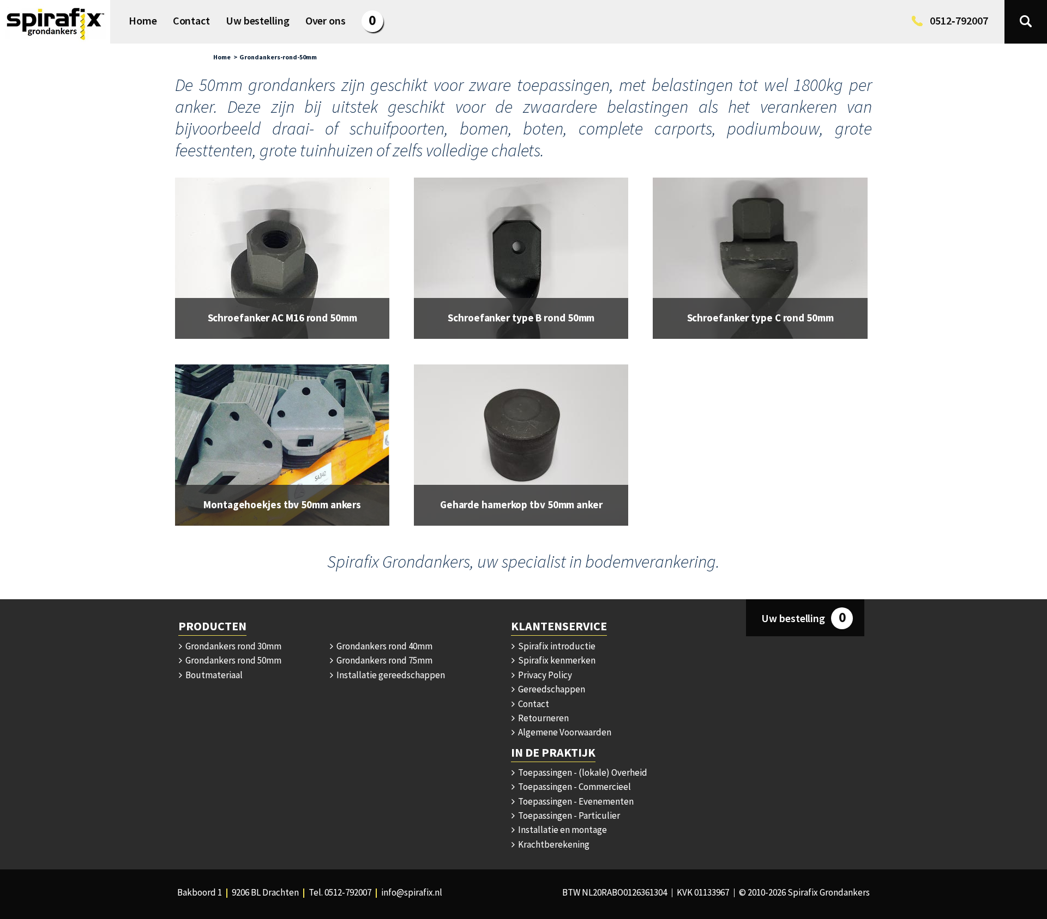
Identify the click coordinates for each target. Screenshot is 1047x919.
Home (222, 57)
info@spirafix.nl (411, 892)
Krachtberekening (552, 844)
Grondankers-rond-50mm (278, 57)
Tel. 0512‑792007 (340, 892)
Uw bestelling (803, 617)
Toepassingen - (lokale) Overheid (581, 772)
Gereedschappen (550, 689)
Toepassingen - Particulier (568, 815)
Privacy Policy (544, 675)
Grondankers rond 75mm (383, 660)
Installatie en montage (561, 830)
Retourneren (542, 718)
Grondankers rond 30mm (232, 646)
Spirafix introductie (555, 646)
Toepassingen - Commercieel (573, 787)
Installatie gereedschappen (390, 675)
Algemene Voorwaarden (563, 732)
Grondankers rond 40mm (383, 646)
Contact (532, 704)
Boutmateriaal (213, 675)
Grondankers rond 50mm (232, 660)
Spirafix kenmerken (555, 660)
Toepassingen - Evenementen (575, 801)
